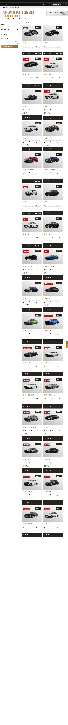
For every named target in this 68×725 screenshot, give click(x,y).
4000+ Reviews (12, 1)
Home (4, 7)
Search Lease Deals (55, 4)
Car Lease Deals (8, 7)
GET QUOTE (38, 27)
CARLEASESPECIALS (4, 4)
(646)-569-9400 (63, 4)
